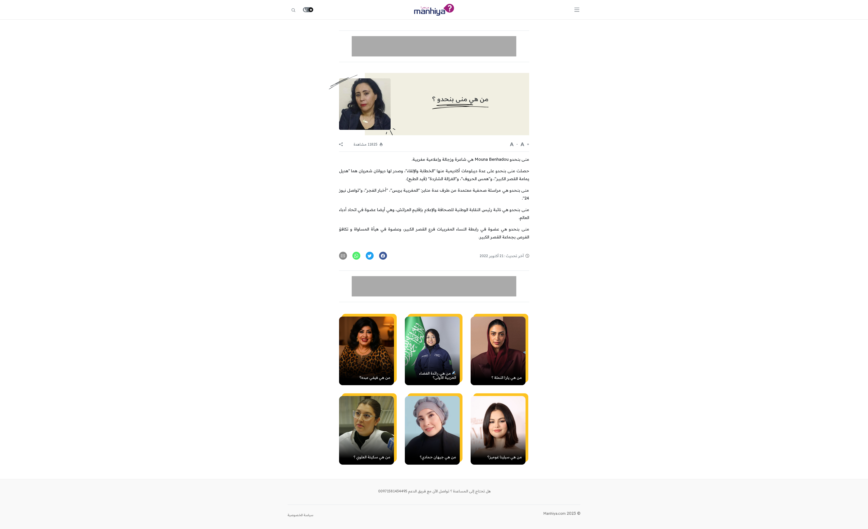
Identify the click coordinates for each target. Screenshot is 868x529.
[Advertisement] (434, 46)
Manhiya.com (554, 513)
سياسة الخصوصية (300, 515)
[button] (545, 9)
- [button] (516, 144)
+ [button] (527, 144)
